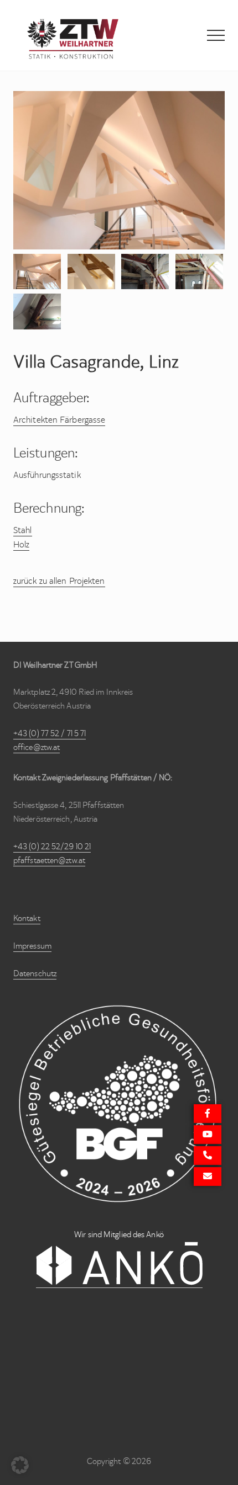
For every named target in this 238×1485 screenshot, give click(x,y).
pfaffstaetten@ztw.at (49, 860)
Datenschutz (34, 973)
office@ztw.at (36, 747)
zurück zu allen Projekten (59, 581)
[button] (216, 35)
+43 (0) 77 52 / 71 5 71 (49, 733)
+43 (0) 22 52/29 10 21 (52, 846)
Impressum (32, 945)
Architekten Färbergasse (59, 419)
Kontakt (26, 918)
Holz (21, 544)
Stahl (22, 530)
